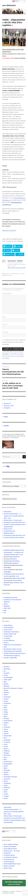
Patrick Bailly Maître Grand (12, 864)
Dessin (6, 714)
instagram (7, 408)
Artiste (6, 675)
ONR (5, 647)
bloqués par (15, 883)
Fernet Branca (8, 720)
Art (21, 273)
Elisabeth (6, 582)
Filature (6, 723)
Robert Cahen (8, 868)
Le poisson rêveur (9, 855)
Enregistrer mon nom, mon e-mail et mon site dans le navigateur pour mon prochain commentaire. (13, 342)
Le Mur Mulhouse (9, 640)
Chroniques (7, 697)
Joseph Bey (7, 853)
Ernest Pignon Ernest (10, 848)
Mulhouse (7, 751)
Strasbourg (7, 783)
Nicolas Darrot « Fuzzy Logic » (13, 520)
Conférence (7, 703)
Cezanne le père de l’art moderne (14, 537)
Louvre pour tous (9, 859)
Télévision (7, 787)
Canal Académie (8, 627)
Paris (5, 757)
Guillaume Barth (9, 533)
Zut (5, 612)
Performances (8, 761)
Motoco (6, 642)
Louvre (6, 746)
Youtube (6, 425)
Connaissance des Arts (11, 597)
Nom (4, 317)
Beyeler (6, 684)
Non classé (7, 755)
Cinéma (6, 699)
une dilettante (9, 5)
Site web (5, 332)
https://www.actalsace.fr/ (9, 230)
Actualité (6, 666)
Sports (6, 781)
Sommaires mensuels (10, 776)
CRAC (5, 707)
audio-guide (7, 679)
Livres (5, 744)
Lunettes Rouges (9, 861)
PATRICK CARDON (9, 550)
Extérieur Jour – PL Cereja (12, 851)
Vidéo (5, 792)
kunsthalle (7, 740)
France (6, 729)
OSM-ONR (7, 608)
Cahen (6, 694)
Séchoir (6, 772)
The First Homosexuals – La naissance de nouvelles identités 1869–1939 (14, 516)
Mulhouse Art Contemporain (12, 644)
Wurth (6, 798)
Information (7, 511)
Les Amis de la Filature (11, 857)
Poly (5, 610)
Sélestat (6, 774)
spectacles (7, 779)
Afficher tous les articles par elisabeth (17, 267)
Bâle (5, 682)
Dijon (5, 716)
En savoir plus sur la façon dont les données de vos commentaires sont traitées (13, 356)
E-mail (4, 324)
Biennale (6, 686)
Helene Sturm (8, 529)
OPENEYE (7, 606)
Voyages (6, 796)
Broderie (6, 692)
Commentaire (7, 293)
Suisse (6, 785)
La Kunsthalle (8, 636)
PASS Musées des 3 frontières (13, 651)
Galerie (6, 731)
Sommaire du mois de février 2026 (14, 522)
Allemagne (7, 669)
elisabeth (6, 273)
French (7, 831)
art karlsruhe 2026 (9, 531)
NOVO (5, 604)
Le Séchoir (7, 638)
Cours (5, 705)
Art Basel (6, 673)
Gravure (6, 733)
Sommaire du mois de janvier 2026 (14, 535)
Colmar (10, 275)
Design (6, 712)
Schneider (7, 770)
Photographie (8, 764)
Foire (5, 725)
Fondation (7, 727)
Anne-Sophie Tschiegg (11, 844)
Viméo (6, 417)
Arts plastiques (8, 677)
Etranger (6, 718)
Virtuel (6, 794)
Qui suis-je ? (7, 403)
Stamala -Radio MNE (10, 657)
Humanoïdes (8, 735)
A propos (12, 891)
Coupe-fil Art (8, 629)
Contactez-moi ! (9, 405)
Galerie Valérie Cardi (10, 634)
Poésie (6, 766)
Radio (5, 768)
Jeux (5, 738)
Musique (6, 753)
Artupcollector (8, 625)
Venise (6, 789)
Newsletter (16, 556)
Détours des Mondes (10, 846)
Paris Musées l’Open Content (13, 649)
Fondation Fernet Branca (11, 632)
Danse (6, 710)
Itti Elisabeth (8, 574)
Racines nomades (9, 866)
